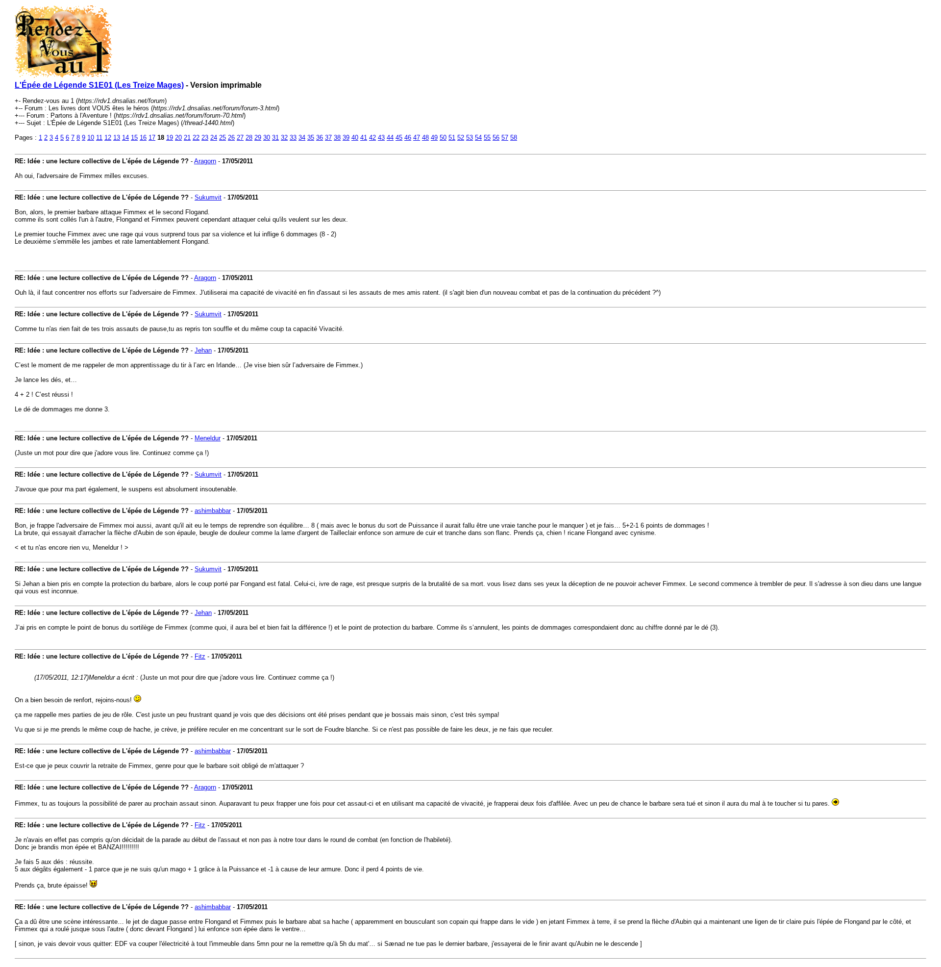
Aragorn (205, 161)
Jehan (203, 350)
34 (301, 137)
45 (399, 137)
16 (143, 137)
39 (346, 137)
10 (90, 137)
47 (416, 137)
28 (249, 137)
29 (257, 137)
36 (319, 137)
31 (275, 137)
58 (513, 137)
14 (125, 137)
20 (178, 137)
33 (293, 137)
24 (213, 137)
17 (152, 137)
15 (134, 137)
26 (231, 137)
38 (337, 137)
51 (451, 137)
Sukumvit (208, 197)
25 (222, 137)
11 (99, 137)
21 (187, 137)
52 (460, 137)
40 (354, 137)
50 (443, 137)
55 (487, 137)
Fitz (200, 656)
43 (381, 137)
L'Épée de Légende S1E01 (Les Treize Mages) (99, 85)
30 (266, 137)
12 (107, 137)
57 (504, 137)
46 (407, 137)
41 (363, 137)
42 (372, 137)
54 (478, 137)
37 (328, 137)
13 (116, 137)
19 (169, 137)
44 (390, 137)
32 (284, 137)
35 (310, 137)
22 (196, 137)
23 (204, 137)
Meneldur (208, 438)
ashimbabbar (213, 510)
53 (469, 137)
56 (496, 137)
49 (434, 137)
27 (240, 137)
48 (425, 137)
